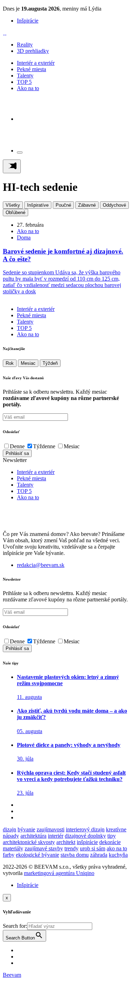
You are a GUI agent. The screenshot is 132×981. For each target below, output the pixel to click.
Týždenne (44, 446)
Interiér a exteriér (36, 63)
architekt (65, 842)
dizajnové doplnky (85, 836)
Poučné (63, 205)
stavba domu (75, 855)
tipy (111, 836)
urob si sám (92, 848)
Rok (10, 363)
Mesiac (28, 363)
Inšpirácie (27, 21)
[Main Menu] (12, 166)
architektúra (33, 836)
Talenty (25, 76)
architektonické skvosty (29, 842)
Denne (17, 446)
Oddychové (114, 205)
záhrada (98, 855)
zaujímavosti (50, 829)
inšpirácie (87, 842)
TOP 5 (24, 82)
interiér (55, 836)
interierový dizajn (85, 829)
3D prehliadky (33, 51)
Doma (24, 237)
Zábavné (87, 205)
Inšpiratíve (38, 205)
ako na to (117, 848)
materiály (13, 848)
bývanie (26, 829)
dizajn (9, 829)
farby (8, 855)
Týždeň (50, 363)
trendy (71, 848)
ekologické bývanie (37, 855)
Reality (25, 45)
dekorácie (110, 842)
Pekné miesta (31, 69)
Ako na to (28, 88)
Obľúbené (15, 212)
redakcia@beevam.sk (40, 565)
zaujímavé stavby (44, 848)
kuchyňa (118, 855)
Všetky (13, 205)
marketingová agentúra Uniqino (59, 873)
